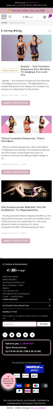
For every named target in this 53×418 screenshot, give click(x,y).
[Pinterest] (18, 334)
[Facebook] (5, 334)
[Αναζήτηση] (10, 16)
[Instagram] (11, 334)
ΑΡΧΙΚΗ (4, 22)
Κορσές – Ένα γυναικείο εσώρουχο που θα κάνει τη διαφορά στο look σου (26, 70)
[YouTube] (25, 334)
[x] (7, 351)
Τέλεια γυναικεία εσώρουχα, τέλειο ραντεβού (23, 140)
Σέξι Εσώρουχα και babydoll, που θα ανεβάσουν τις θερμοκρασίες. (23, 208)
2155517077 (33, 2)
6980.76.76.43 (13, 293)
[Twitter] (32, 334)
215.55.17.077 (13, 291)
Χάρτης (6, 288)
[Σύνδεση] (44, 17)
